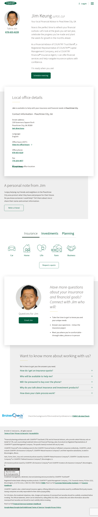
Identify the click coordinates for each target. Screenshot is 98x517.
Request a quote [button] (49, 265)
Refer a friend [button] (13, 208)
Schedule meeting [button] (41, 75)
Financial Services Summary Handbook (27, 504)
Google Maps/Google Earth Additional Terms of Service (24, 507)
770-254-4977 (17, 160)
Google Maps (17, 166)
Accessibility (34, 433)
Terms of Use (9, 433)
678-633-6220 (12, 32)
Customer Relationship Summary (67, 483)
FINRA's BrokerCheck (80, 416)
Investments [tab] (49, 233)
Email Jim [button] (28, 320)
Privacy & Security (21, 433)
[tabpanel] (49, 254)
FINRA (43, 483)
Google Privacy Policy (53, 507)
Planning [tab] (68, 233)
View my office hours (22, 144)
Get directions (18, 128)
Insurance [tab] (31, 233)
